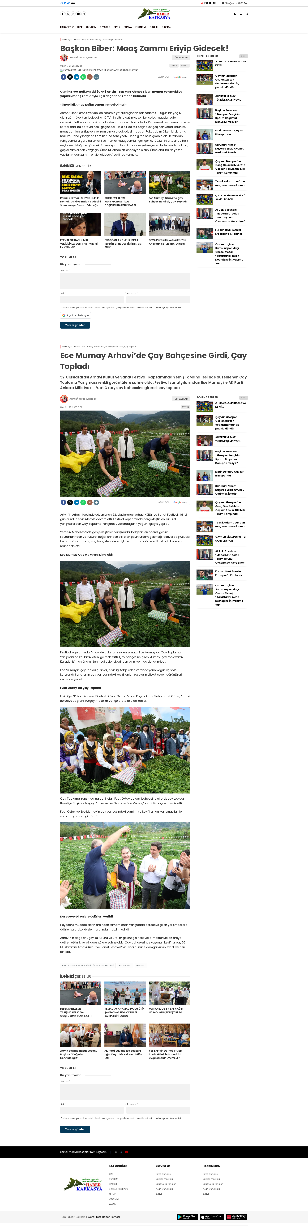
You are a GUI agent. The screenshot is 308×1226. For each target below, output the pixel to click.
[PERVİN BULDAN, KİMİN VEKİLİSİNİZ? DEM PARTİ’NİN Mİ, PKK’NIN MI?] (80, 224)
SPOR (117, 27)
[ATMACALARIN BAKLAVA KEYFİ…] (205, 69)
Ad (63, 293)
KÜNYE (159, 1194)
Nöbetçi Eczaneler (166, 1184)
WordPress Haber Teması (104, 1217)
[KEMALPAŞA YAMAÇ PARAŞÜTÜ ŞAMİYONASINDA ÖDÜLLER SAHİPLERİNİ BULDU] (124, 993)
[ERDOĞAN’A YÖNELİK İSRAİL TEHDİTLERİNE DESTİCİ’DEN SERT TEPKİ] (124, 224)
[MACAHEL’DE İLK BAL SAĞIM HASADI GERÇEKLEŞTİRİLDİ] (169, 993)
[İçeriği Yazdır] (96, 77)
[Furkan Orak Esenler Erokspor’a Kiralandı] (205, 238)
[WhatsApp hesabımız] (83, 14)
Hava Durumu (163, 1174)
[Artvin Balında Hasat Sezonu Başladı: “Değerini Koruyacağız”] (80, 1035)
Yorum (65, 270)
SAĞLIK (154, 27)
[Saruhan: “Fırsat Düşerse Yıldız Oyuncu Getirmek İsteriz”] (205, 153)
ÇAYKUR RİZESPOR (118, 1189)
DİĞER (165, 27)
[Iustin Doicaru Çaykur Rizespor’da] (205, 138)
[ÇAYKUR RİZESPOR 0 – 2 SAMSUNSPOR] (205, 203)
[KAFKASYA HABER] (154, 18)
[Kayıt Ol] (235, 13)
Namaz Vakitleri (164, 1179)
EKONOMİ (140, 27)
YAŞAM (112, 1203)
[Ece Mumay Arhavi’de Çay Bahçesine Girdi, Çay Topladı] (169, 182)
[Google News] (180, 77)
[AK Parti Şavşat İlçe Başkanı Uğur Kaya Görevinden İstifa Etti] (124, 1035)
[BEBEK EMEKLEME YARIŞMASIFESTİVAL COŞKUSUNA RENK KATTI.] (124, 182)
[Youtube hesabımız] (78, 14)
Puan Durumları (164, 1189)
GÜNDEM (91, 27)
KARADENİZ (67, 27)
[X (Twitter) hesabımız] (68, 14)
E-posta (132, 293)
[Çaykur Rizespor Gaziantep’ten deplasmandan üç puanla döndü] (205, 84)
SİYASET (105, 27)
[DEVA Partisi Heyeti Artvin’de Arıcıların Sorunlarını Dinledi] (169, 224)
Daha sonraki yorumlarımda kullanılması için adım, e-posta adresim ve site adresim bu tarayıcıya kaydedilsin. (122, 307)
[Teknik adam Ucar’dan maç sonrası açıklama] (205, 189)
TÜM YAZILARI (180, 57)
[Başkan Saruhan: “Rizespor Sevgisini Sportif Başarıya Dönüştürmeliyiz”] (205, 118)
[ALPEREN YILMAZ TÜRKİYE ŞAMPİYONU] (205, 104)
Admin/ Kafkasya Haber (83, 57)
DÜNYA (128, 27)
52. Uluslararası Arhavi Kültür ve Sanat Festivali (89, 965)
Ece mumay (125, 965)
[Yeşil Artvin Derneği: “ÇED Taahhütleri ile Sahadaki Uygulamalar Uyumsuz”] (169, 1035)
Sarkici (141, 965)
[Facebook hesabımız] (62, 14)
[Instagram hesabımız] (73, 14)
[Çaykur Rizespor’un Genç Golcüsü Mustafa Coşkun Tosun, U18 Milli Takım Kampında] (205, 169)
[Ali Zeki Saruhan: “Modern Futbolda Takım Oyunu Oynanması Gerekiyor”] (205, 218)
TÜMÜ (243, 56)
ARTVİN (173, 65)
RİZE (80, 27)
